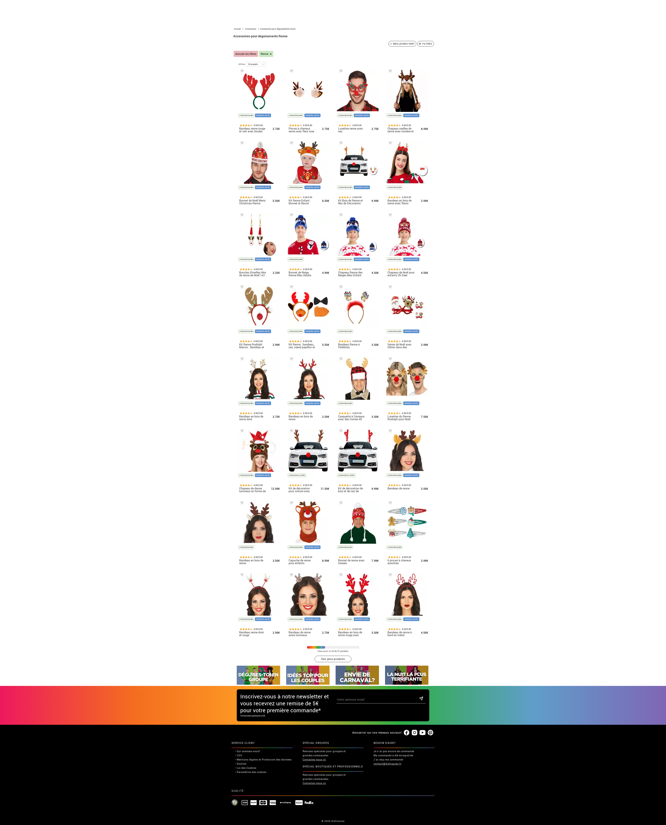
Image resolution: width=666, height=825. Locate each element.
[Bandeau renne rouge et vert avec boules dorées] (241, 71)
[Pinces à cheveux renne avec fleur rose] (291, 71)
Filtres (427, 43)
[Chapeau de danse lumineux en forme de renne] (241, 431)
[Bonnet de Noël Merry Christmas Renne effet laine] (241, 143)
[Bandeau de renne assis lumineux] (291, 575)
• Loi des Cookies (245, 768)
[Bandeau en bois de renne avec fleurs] (389, 143)
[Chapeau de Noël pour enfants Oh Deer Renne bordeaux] (389, 215)
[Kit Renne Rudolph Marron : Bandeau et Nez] (241, 287)
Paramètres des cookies (251, 772)
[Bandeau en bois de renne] (291, 359)
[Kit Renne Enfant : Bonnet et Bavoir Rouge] (291, 143)
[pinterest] (430, 732)
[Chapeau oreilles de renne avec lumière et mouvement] (389, 71)
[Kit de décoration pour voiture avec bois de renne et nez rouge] (291, 431)
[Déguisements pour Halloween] (406, 683)
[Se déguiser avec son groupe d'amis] (258, 683)
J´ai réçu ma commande (388, 759)
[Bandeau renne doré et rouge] (241, 575)
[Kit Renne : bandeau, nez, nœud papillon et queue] (291, 287)
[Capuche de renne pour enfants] (291, 503)
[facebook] (406, 732)
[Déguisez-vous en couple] (308, 683)
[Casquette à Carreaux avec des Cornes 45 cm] (340, 359)
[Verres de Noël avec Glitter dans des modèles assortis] (389, 287)
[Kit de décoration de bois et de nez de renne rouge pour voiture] (340, 431)
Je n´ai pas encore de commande (394, 751)
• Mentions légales (246, 759)
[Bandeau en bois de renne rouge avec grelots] (340, 575)
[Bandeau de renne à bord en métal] (389, 575)
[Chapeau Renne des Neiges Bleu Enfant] (340, 215)
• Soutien (240, 763)
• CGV (238, 755)
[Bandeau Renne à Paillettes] (340, 287)
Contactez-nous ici (314, 759)
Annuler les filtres (245, 54)
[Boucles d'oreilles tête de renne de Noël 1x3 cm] (241, 215)
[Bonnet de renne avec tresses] (340, 503)
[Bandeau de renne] (389, 431)
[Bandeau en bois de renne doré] (241, 359)
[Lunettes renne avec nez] (340, 71)
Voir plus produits (333, 659)
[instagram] (414, 732)
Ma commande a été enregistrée (393, 755)
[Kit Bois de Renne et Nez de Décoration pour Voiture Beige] (340, 143)
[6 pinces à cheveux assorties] (389, 503)
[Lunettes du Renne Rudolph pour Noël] (389, 359)
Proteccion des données (277, 759)
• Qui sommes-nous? (247, 751)
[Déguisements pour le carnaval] (357, 683)
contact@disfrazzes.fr (388, 763)
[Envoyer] (421, 698)
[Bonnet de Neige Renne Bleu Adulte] (291, 215)
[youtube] (422, 732)
